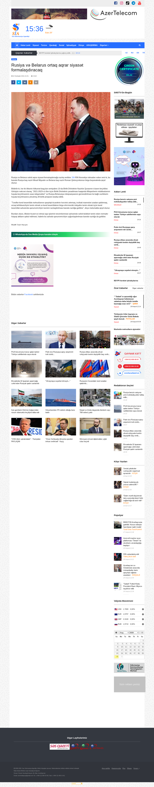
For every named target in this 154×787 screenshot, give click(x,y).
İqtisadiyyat (71, 45)
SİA (73, 177)
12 (130, 647)
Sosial (61, 45)
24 (122, 653)
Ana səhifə (106, 768)
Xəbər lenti (25, 45)
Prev (118, 109)
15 (143, 647)
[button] (140, 45)
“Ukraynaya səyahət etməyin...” (57, 381)
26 (130, 653)
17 (122, 650)
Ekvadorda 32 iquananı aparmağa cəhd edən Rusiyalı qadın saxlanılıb (132, 446)
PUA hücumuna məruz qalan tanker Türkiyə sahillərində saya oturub (132, 408)
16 (117, 650)
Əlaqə (129, 768)
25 (126, 653)
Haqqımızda (116, 768)
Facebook (28, 294)
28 (138, 653)
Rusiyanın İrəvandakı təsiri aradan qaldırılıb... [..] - (60, 53)
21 (138, 650)
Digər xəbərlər (137, 288)
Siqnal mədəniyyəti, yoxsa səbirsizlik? (131, 484)
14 (138, 647)
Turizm (44, 45)
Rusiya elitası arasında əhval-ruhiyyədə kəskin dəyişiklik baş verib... (132, 433)
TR (143, 53)
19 (130, 650)
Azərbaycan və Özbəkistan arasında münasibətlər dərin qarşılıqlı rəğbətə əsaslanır (131, 570)
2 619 (34, 76)
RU (132, 53)
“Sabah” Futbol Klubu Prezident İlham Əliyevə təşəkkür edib (132, 586)
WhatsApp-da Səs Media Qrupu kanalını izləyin (36, 234)
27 (134, 653)
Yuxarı (136, 768)
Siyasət (36, 45)
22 (143, 650)
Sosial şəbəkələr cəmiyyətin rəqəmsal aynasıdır (131, 470)
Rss (123, 768)
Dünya (81, 45)
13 (134, 647)
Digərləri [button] (104, 45)
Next (141, 109)
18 (126, 650)
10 (122, 647)
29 (143, 653)
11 (126, 647)
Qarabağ (53, 45)
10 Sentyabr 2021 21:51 (21, 76)
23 (117, 653)
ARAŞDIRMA (92, 45)
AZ (126, 53)
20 (134, 650)
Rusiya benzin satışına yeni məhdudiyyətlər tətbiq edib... (133, 394)
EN (138, 53)
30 (117, 656)
